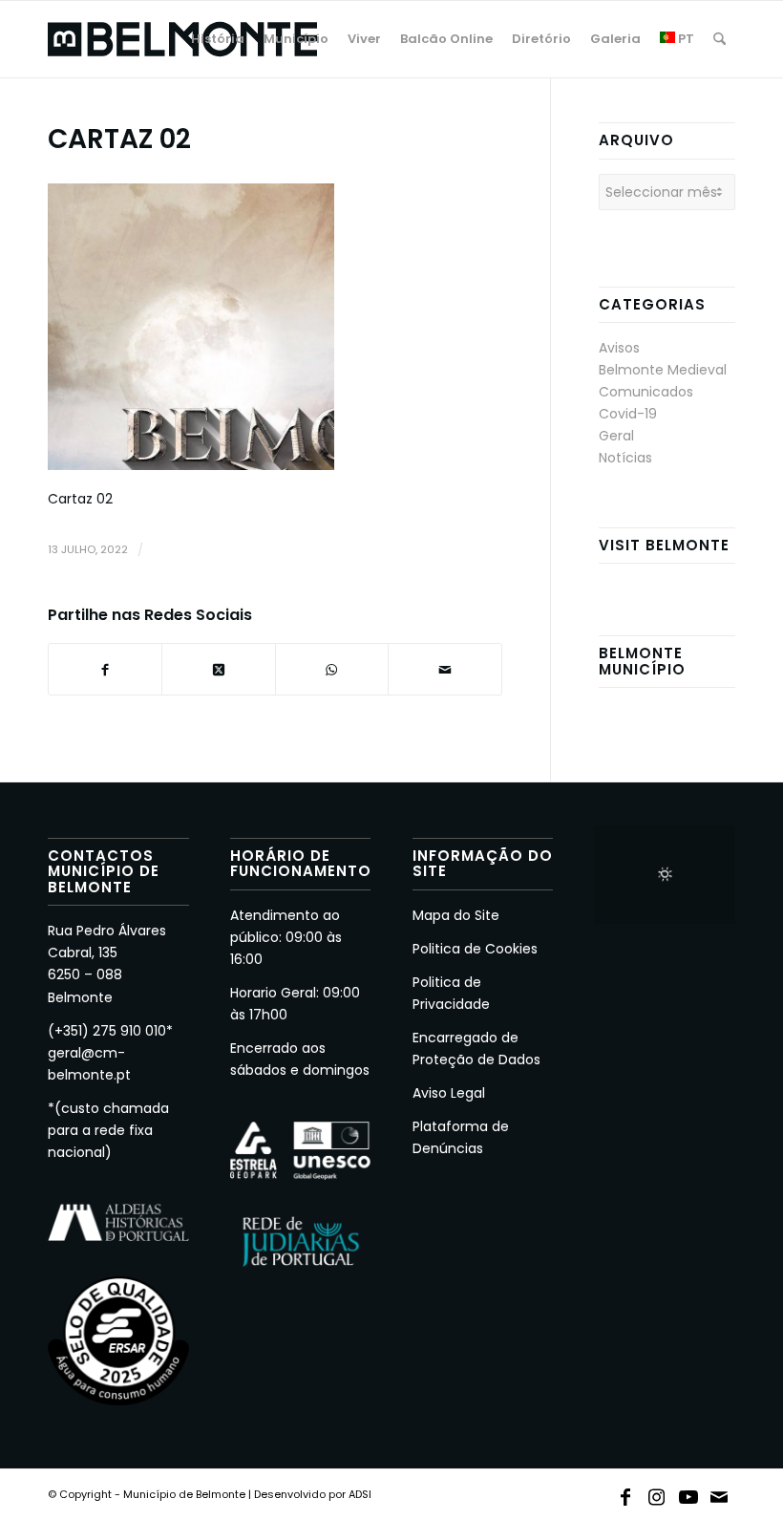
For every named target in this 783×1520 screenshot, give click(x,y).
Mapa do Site (456, 915)
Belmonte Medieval (663, 369)
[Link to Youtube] (688, 1493)
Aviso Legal (449, 1093)
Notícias (625, 457)
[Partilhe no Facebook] (105, 669)
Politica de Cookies (475, 948)
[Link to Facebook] (625, 1493)
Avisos (619, 347)
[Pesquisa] (719, 39)
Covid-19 (628, 413)
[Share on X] (218, 669)
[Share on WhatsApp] (332, 669)
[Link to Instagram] (657, 1493)
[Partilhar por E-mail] (444, 669)
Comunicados (646, 391)
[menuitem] (217, 39)
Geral (616, 435)
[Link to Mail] (720, 1493)
